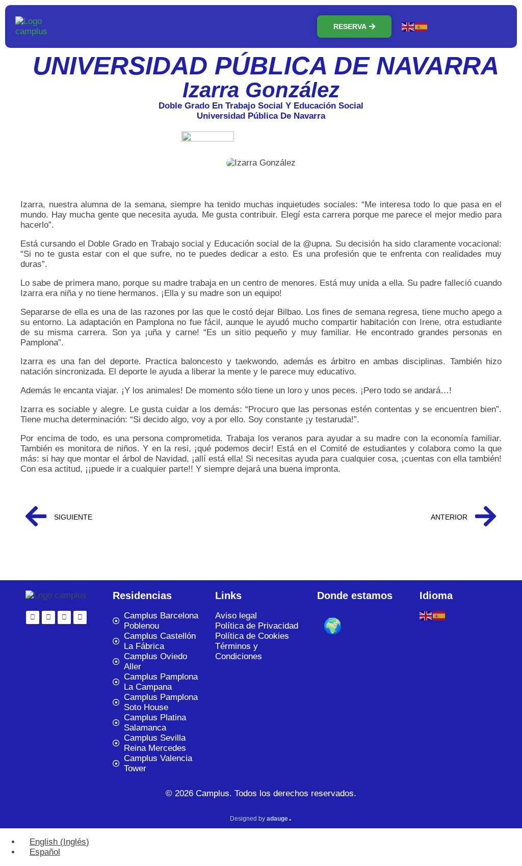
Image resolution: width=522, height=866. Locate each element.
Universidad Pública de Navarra (266, 65)
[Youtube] (80, 617)
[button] (470, 26)
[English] (408, 26)
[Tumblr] (64, 617)
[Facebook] (48, 617)
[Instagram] (32, 617)
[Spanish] (421, 26)
